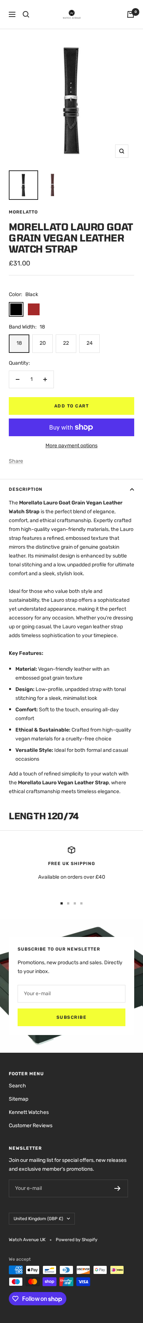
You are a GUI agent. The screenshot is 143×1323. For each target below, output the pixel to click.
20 (43, 343)
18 (19, 343)
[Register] (117, 1188)
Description (26, 489)
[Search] (26, 14)
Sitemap (18, 1099)
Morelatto (23, 212)
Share (16, 461)
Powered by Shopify (77, 1239)
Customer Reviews (30, 1125)
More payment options (71, 445)
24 (90, 343)
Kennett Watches (29, 1112)
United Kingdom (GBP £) (38, 1218)
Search (17, 1086)
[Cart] (130, 14)
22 (66, 343)
